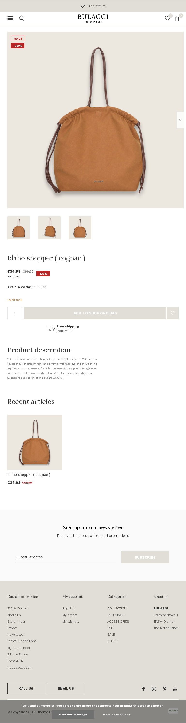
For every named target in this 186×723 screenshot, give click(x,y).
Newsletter (15, 634)
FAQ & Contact (18, 608)
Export (12, 628)
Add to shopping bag (95, 313)
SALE (111, 634)
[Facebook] (143, 689)
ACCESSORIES (118, 621)
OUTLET (113, 641)
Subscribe (145, 557)
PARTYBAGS (115, 615)
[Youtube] (175, 689)
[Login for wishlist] (173, 313)
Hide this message (73, 714)
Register (68, 608)
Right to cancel (18, 648)
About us (14, 615)
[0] (177, 18)
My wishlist (70, 621)
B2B (110, 628)
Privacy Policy (17, 654)
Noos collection (19, 667)
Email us (66, 688)
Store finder (16, 621)
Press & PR (15, 661)
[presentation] (180, 120)
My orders (70, 615)
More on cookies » (117, 714)
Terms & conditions (22, 641)
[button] (11, 18)
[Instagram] (154, 689)
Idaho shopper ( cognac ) (28, 474)
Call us (26, 688)
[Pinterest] (164, 689)
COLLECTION (116, 608)
